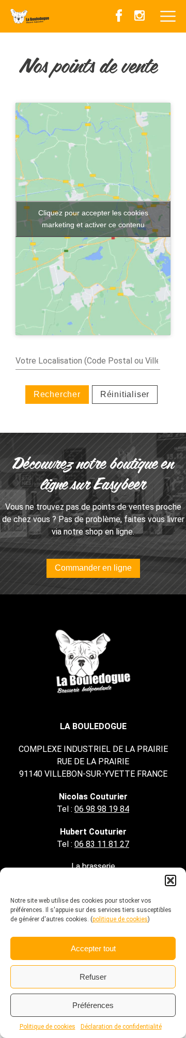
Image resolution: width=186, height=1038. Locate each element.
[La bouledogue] (93, 661)
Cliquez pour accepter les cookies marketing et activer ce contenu (93, 219)
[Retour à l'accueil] (29, 16)
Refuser (93, 976)
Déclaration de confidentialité (121, 1026)
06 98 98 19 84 (101, 809)
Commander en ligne (93, 567)
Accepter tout (93, 948)
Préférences (93, 1005)
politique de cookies (120, 919)
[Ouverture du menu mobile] (168, 16)
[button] (170, 880)
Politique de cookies (47, 1026)
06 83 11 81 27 (101, 844)
